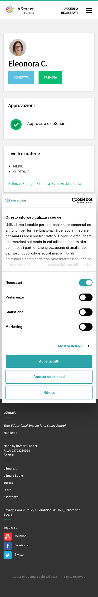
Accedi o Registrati (69, 11)
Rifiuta (49, 392)
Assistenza (11, 497)
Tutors (8, 483)
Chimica (43, 183)
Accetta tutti (49, 361)
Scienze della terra (66, 183)
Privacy (9, 510)
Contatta (21, 77)
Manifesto (10, 433)
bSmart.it (10, 468)
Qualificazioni (71, 510)
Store (7, 490)
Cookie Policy (24, 510)
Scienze (14, 183)
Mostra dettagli (70, 346)
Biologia (28, 183)
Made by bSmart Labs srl (21, 446)
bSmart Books (14, 476)
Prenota (50, 77)
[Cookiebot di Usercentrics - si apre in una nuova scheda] (72, 200)
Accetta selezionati (49, 377)
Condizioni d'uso (49, 510)
